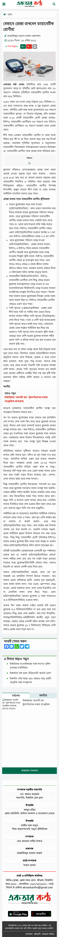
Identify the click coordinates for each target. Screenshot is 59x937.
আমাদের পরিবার (48, 934)
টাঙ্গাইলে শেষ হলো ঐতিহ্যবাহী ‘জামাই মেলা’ (30, 673)
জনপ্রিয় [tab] (43, 695)
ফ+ (23, 46)
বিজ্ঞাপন (29, 158)
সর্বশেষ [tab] (16, 696)
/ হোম (9, 14)
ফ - (29, 46)
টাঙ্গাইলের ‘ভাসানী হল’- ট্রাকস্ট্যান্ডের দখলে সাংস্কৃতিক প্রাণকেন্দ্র (36, 704)
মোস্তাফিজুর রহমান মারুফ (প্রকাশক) (23, 35)
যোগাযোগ (29, 934)
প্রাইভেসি (37, 934)
